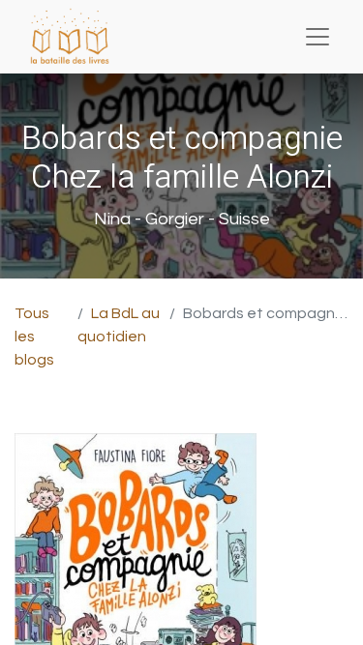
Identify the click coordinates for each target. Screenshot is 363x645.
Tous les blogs (34, 336)
